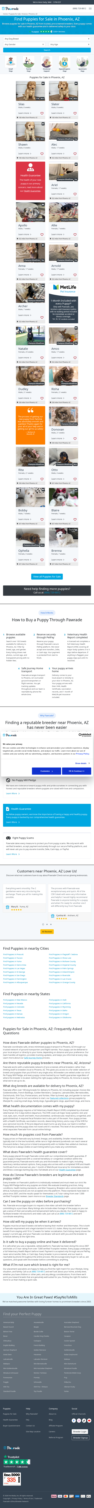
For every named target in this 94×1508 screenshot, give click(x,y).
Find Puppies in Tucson (13, 958)
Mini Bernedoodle (40, 1364)
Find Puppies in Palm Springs (61, 968)
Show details (80, 763)
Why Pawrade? (32, 1414)
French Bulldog (39, 1345)
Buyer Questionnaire (11, 1425)
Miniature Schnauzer (10, 1373)
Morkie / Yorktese (40, 1373)
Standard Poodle (9, 1391)
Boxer (5, 1336)
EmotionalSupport (46, 70)
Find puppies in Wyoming (60, 1007)
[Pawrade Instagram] (79, 1420)
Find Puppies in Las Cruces (60, 979)
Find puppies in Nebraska (14, 1017)
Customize (45, 771)
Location (37, 1431)
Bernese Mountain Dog (72, 1327)
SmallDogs (11, 70)
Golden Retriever (40, 1350)
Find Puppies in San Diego (14, 975)
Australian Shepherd (71, 1322)
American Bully (8, 1322)
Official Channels (79, 1414)
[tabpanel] (24, 898)
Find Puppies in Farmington (15, 979)
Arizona (24, 14)
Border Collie (38, 1331)
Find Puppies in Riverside (59, 975)
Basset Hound (8, 1327)
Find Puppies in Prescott (13, 954)
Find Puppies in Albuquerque (15, 982)
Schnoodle (37, 1382)
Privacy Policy (17, 1498)
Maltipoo (6, 1364)
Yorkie (66, 1391)
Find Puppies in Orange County (62, 982)
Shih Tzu (6, 1387)
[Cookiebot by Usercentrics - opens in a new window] (80, 735)
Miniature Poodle (70, 1368)
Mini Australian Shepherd (43, 1368)
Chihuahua (7, 1341)
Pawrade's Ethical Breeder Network (16, 1501)
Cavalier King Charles (41, 1336)
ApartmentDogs (83, 70)
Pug (65, 1377)
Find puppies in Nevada (13, 1003)
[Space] (11, 1447)
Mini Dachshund (70, 1364)
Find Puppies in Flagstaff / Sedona (63, 954)
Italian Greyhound (70, 1354)
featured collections (59, 1098)
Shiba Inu (67, 1382)
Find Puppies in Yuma (12, 961)
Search (47, 50)
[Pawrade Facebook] (74, 1420)
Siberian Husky (69, 1387)
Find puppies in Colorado (13, 1007)
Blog (51, 1420)
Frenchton (68, 1345)
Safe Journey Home (33, 1057)
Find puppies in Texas (12, 1010)
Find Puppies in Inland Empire (61, 972)
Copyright (6, 1498)
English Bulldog (9, 1345)
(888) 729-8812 (79, 8)
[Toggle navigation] (89, 8)
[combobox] (46, 39)
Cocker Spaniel (69, 1341)
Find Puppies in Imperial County (62, 965)
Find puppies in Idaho (58, 1010)
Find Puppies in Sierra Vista (14, 965)
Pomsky (37, 1377)
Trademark (38, 1498)
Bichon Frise (7, 1331)
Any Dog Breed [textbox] (12, 38)
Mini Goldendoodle (10, 1368)
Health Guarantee (32, 191)
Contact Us (30, 1425)
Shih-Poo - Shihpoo (41, 1387)
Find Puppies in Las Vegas (14, 968)
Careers (52, 1431)
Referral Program (56, 1437)
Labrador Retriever (40, 1359)
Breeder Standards (55, 1196)
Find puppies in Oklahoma (60, 1017)
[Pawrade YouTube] (89, 1420)
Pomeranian (7, 1377)
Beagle (36, 1327)
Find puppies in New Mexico (15, 1000)
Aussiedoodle (39, 1322)
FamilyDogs (28, 70)
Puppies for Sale (15, 14)
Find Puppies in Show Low (60, 958)
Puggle (5, 1382)
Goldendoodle (69, 1350)
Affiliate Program (56, 1425)
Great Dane (7, 1354)
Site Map (29, 1431)
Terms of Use (28, 1498)
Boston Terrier (69, 1331)
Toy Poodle (38, 1391)
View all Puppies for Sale (47, 576)
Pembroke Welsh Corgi (72, 1373)
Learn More (11, 793)
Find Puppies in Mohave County (62, 961)
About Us (52, 1414)
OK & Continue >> (76, 771)
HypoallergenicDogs (64, 70)
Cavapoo (67, 1336)
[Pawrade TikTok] (84, 1420)
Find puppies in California (59, 1003)
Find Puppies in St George (14, 972)
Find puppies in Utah (57, 1000)
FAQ (27, 1420)
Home (5, 14)
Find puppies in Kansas (13, 1014)
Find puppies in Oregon (59, 1014)
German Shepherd (10, 1350)
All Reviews (47, 931)
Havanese (37, 1354)
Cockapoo (37, 1341)
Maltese (67, 1359)
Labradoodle (8, 1359)
